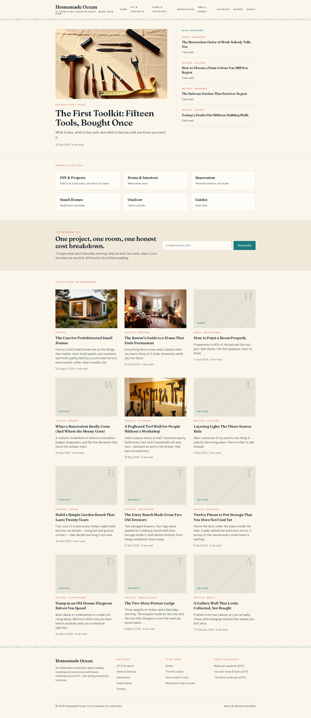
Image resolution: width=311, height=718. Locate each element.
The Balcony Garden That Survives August (214, 94)
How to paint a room (177, 677)
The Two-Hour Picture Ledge (150, 603)
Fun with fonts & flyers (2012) (231, 671)
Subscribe (244, 245)
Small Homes (124, 683)
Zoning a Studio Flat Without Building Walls (215, 115)
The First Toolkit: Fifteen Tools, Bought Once (104, 118)
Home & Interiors (126, 671)
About (251, 9)
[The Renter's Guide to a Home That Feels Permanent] (155, 308)
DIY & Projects (125, 665)
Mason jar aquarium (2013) (229, 665)
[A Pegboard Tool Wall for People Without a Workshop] (155, 397)
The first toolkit (174, 671)
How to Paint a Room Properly (220, 338)
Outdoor (223, 9)
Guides (238, 9)
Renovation (185, 9)
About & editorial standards (240, 706)
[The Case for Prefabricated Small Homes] (86, 308)
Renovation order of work (180, 683)
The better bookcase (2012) (230, 677)
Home (123, 9)
